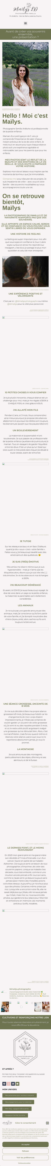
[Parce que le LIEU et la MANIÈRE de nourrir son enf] (5, 1007)
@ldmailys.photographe (26, 301)
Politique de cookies (24, 1163)
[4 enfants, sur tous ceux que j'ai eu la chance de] (38, 1007)
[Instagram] (9, 1084)
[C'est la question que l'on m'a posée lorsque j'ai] (46, 1007)
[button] (47, 1123)
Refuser (25, 1151)
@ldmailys (12, 304)
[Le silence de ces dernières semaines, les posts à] (13, 1007)
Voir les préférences (25, 1157)
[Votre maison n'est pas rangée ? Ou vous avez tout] (21, 1007)
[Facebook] (4, 1084)
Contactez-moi (10, 179)
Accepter (25, 1144)
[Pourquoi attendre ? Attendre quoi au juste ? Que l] (29, 1007)
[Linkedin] (13, 1084)
